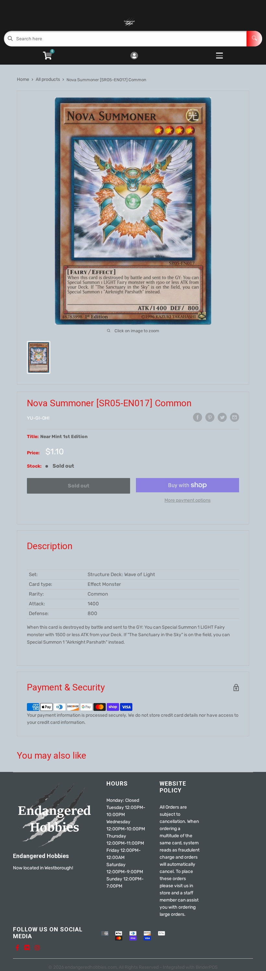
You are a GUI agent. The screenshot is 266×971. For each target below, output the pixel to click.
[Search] (254, 38)
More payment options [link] (187, 500)
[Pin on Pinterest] (209, 417)
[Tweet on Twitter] (222, 417)
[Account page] (134, 56)
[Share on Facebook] (197, 417)
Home (23, 79)
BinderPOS (207, 967)
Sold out (78, 486)
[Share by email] (234, 417)
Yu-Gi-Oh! (38, 418)
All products (48, 79)
